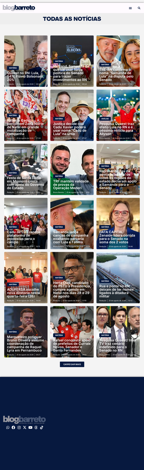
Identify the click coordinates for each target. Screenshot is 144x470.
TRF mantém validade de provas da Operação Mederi (71, 184)
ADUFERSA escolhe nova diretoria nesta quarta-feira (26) (23, 292)
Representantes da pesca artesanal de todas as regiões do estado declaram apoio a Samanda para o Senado (118, 179)
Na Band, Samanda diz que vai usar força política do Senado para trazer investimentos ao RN (71, 73)
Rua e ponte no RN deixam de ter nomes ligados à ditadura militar (116, 291)
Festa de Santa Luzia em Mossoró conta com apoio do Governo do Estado (25, 183)
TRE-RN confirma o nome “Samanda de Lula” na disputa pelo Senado (116, 75)
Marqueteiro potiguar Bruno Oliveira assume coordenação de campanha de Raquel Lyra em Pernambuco (25, 343)
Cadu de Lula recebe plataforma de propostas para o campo (23, 237)
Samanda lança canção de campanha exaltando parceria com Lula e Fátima (70, 237)
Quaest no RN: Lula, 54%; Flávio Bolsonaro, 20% (25, 76)
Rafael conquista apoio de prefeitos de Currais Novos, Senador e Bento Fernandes (72, 345)
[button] (130, 8)
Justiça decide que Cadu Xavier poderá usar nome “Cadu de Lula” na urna (69, 129)
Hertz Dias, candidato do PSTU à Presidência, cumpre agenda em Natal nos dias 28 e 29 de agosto (72, 289)
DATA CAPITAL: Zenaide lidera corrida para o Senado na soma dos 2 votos (117, 237)
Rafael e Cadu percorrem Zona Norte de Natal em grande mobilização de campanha (25, 127)
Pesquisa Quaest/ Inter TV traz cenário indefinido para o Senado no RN (118, 345)
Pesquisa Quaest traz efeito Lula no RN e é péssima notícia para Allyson (116, 129)
